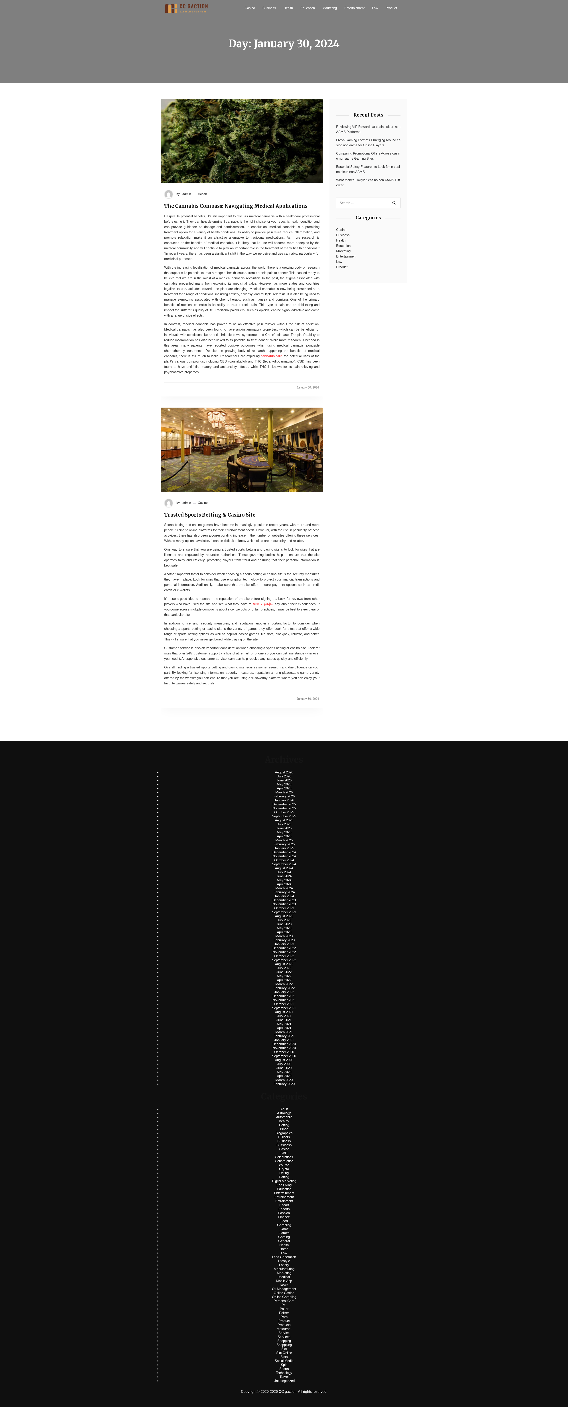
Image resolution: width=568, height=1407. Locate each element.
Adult (284, 1109)
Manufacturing (284, 1269)
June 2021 (284, 1020)
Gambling (284, 1225)
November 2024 (284, 856)
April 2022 (284, 980)
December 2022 (284, 948)
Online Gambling (284, 1297)
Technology (284, 1373)
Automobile (284, 1117)
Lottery (284, 1265)
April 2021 (284, 1028)
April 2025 (284, 836)
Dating (284, 1173)
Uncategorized (284, 1381)
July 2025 (284, 824)
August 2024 (284, 868)
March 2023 (284, 936)
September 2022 (284, 960)
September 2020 (284, 1056)
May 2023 (284, 928)
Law (375, 8)
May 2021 (284, 1024)
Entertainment (354, 8)
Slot (284, 1349)
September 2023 (284, 912)
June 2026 (284, 780)
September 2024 (284, 864)
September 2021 (284, 1008)
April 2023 (284, 932)
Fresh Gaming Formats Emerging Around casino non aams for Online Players (368, 142)
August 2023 (284, 916)
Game (284, 1229)
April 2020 (284, 1076)
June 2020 (284, 1068)
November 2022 (284, 952)
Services (284, 1337)
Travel (284, 1377)
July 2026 (284, 776)
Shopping (284, 1341)
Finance (284, 1217)
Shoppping (284, 1345)
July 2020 (284, 1064)
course (284, 1165)
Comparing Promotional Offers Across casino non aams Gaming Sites (368, 155)
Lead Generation (284, 1257)
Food (284, 1221)
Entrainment (284, 1201)
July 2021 (284, 1016)
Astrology (284, 1113)
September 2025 (284, 816)
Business (269, 8)
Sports (284, 1369)
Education (307, 8)
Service (284, 1333)
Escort (284, 1205)
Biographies (284, 1133)
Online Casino (284, 1293)
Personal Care (284, 1301)
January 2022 (284, 992)
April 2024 (284, 884)
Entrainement (284, 1197)
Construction (284, 1161)
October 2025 (284, 812)
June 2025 (284, 828)
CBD (284, 1153)
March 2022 (284, 984)
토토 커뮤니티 (263, 604)
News (284, 1285)
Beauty (284, 1121)
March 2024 (284, 888)
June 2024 (284, 876)
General (284, 1241)
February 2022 (284, 988)
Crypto (284, 1169)
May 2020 (284, 1072)
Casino (250, 8)
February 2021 (284, 1036)
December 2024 (284, 852)
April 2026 (284, 788)
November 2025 (284, 808)
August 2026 (284, 772)
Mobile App (284, 1281)
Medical (284, 1277)
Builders (284, 1137)
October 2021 (284, 1004)
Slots (284, 1357)
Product (391, 8)
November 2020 (284, 1048)
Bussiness (284, 1145)
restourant (284, 1329)
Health (288, 8)
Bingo (284, 1129)
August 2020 (284, 1060)
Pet (284, 1305)
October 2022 (284, 956)
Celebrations (284, 1157)
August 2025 (284, 820)
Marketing (329, 8)
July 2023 (284, 920)
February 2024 (284, 892)
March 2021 (284, 1032)
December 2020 (284, 1044)
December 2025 (284, 804)
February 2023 (284, 940)
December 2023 (284, 900)
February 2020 (284, 1084)
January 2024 (284, 896)
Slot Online (284, 1353)
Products (284, 1325)
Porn (284, 1317)
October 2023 (284, 908)
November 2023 (284, 904)
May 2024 (284, 880)
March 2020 (284, 1080)
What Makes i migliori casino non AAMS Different (368, 182)
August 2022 (284, 964)
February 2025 (284, 844)
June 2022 (284, 972)
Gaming (284, 1237)
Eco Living (284, 1185)
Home (284, 1249)
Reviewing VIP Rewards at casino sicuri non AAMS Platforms (368, 129)
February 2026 (284, 796)
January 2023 (284, 944)
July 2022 (284, 968)
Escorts (284, 1209)
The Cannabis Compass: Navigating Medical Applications (236, 206)
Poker (284, 1309)
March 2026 (284, 792)
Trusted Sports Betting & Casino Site (209, 515)
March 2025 (284, 840)
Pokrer (284, 1313)
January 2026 (284, 800)
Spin (284, 1365)
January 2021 (284, 1040)
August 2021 (284, 1012)
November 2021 (284, 1000)
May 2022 (284, 976)
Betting (284, 1125)
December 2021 (284, 996)
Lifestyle (284, 1261)
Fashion (284, 1213)
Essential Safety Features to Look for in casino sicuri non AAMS (368, 169)
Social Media (284, 1361)
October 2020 (284, 1052)
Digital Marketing (284, 1181)
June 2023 (284, 924)
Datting (284, 1177)
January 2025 (284, 848)
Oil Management (284, 1289)
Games (284, 1233)
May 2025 (284, 832)
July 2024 (284, 872)
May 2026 (284, 784)
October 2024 (284, 860)
